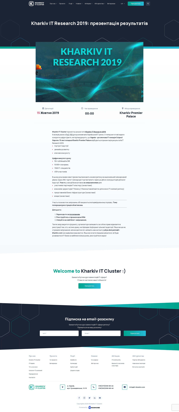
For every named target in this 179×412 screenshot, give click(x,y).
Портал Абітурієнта (138, 360)
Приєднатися (33, 374)
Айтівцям (88, 4)
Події (70, 4)
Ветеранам (111, 4)
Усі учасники (33, 367)
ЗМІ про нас (95, 363)
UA (122, 4)
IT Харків (31, 363)
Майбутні (73, 360)
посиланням (74, 214)
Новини (78, 4)
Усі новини (94, 360)
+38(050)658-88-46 (106, 388)
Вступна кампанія (138, 367)
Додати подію (75, 370)
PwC (67, 134)
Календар (73, 363)
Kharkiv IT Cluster (34, 360)
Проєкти (62, 4)
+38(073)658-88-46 (105, 386)
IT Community (116, 360)
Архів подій (74, 367)
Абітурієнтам (99, 4)
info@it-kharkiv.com (137, 387)
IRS (71, 134)
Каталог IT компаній (35, 370)
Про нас (53, 4)
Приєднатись (136, 4)
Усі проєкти (53, 360)
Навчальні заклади (138, 363)
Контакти (32, 377)
